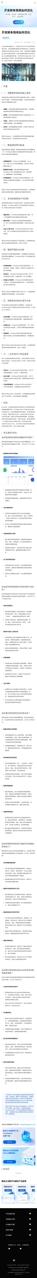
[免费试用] (18, 470)
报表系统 (24, 396)
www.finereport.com (27, 1124)
